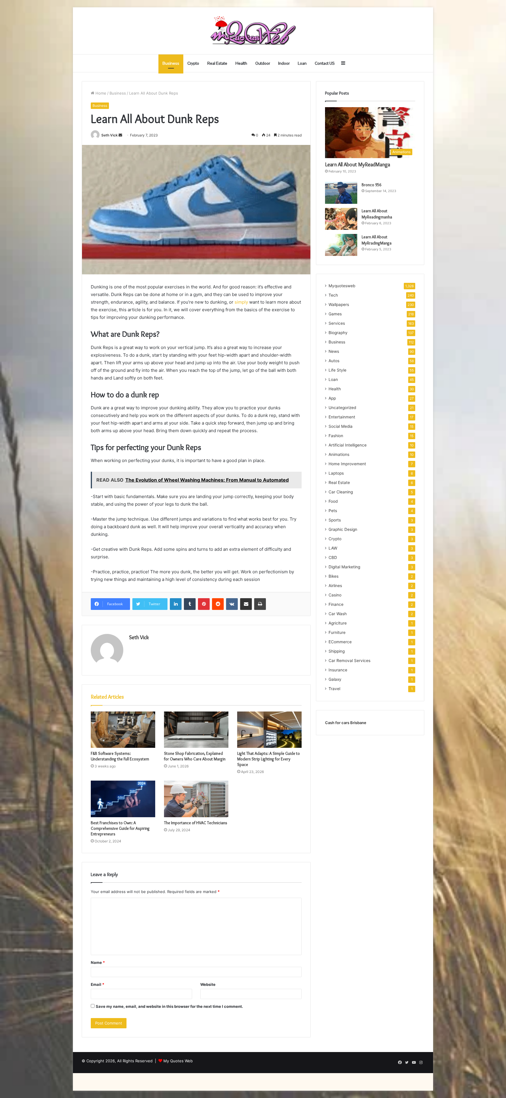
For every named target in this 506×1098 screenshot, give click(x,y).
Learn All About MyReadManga (357, 164)
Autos (334, 360)
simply (241, 302)
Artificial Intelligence (348, 445)
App (332, 398)
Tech (333, 295)
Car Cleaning (341, 492)
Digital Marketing (344, 567)
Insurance (338, 670)
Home (100, 93)
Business (171, 63)
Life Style (337, 370)
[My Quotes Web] (253, 30)
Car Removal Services (349, 660)
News (334, 351)
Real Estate (217, 63)
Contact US (325, 63)
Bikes (334, 576)
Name (98, 962)
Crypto (193, 63)
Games (335, 314)
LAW (333, 548)
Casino (335, 595)
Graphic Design (343, 529)
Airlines (335, 585)
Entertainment (342, 417)
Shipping (337, 651)
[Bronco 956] (341, 193)
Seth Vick (109, 135)
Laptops (336, 473)
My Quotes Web (178, 1060)
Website (208, 984)
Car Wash (338, 613)
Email (97, 984)
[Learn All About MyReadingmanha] (341, 219)
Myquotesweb (342, 285)
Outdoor (262, 63)
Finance (336, 604)
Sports (335, 520)
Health (241, 63)
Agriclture (338, 623)
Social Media (341, 426)
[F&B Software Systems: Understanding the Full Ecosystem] (123, 730)
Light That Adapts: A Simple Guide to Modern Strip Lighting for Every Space (268, 759)
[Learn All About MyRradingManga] (341, 245)
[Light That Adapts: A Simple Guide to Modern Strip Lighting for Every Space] (269, 730)
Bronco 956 (371, 184)
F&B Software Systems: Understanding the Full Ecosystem (120, 756)
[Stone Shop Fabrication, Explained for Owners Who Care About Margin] (196, 730)
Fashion (336, 435)
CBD (333, 557)
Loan (302, 63)
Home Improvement (347, 463)
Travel (334, 688)
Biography (338, 332)
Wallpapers (339, 304)
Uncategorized (342, 407)
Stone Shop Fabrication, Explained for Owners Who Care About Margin (194, 756)
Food (333, 501)
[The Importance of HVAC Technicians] (196, 799)
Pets (333, 510)
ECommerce (340, 641)
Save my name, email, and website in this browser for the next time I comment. (169, 1006)
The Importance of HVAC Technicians (195, 822)
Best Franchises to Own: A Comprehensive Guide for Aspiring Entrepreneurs (120, 828)
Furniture (337, 632)
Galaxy (335, 679)
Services (337, 323)
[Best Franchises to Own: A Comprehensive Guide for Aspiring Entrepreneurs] (123, 799)
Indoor (284, 63)
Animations (339, 454)
